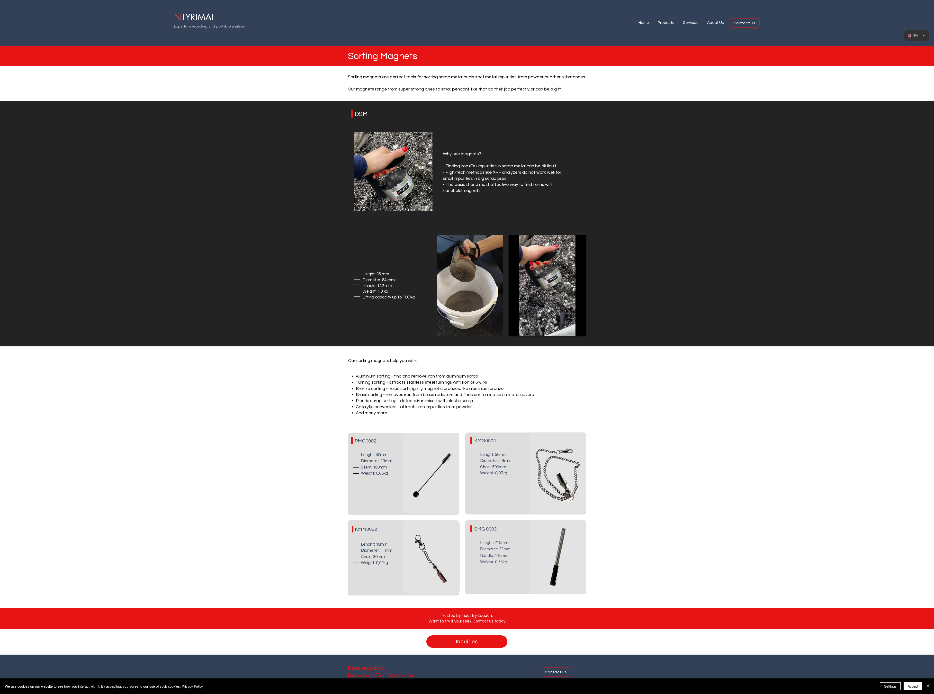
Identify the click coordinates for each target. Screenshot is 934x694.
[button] (666, 21)
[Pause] (515, 329)
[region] (394, 172)
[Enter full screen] (579, 329)
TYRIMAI (197, 17)
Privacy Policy (192, 686)
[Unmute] (523, 329)
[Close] (928, 686)
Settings (890, 686)
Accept (913, 686)
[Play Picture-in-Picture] (571, 329)
